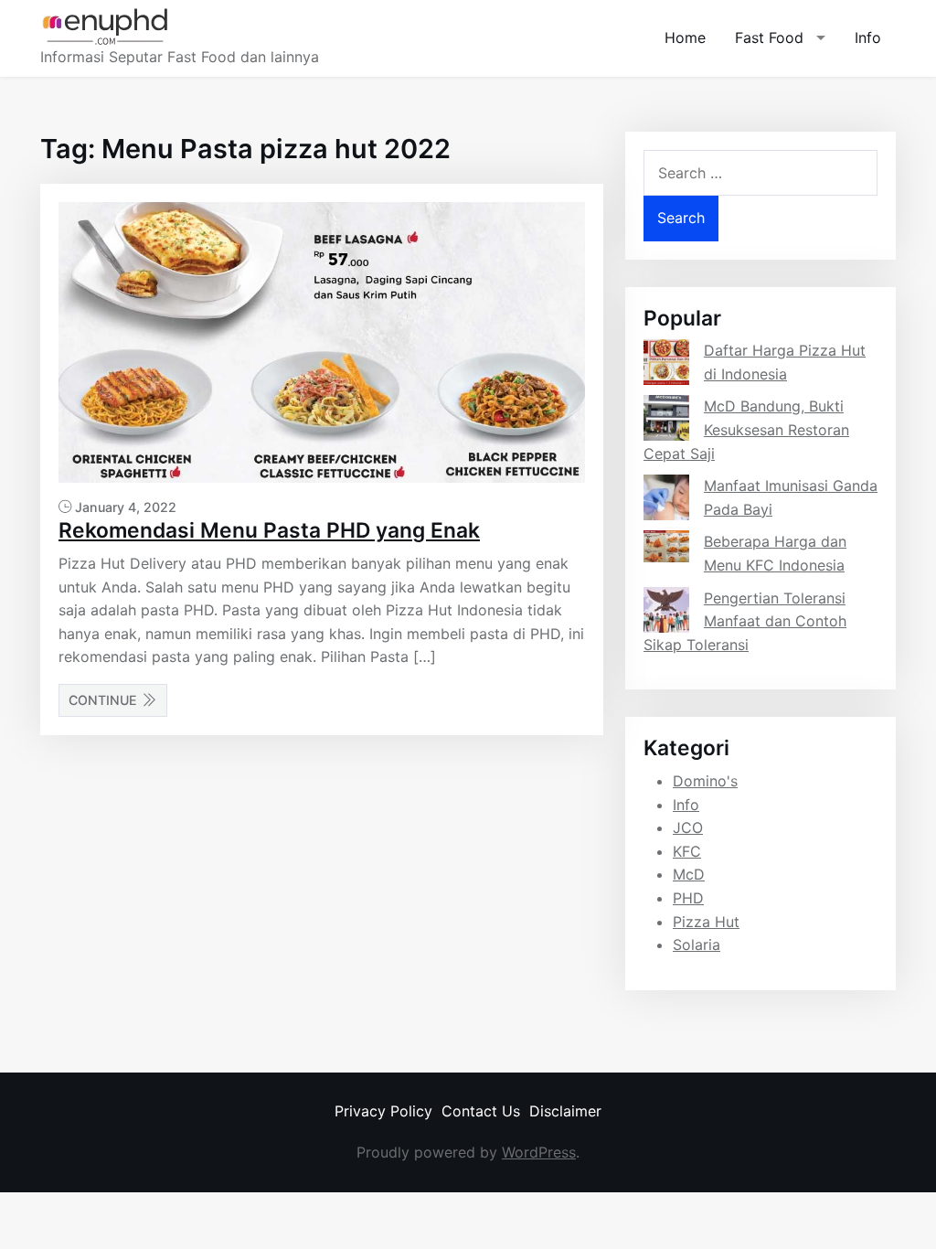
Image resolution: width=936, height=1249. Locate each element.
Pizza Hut (706, 922)
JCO (688, 827)
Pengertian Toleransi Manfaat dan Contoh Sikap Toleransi (745, 621)
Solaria (696, 944)
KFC (687, 851)
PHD (688, 898)
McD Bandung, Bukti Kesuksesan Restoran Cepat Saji (746, 429)
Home (685, 37)
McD (689, 874)
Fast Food (769, 37)
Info (868, 37)
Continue (103, 700)
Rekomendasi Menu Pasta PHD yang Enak (269, 530)
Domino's (705, 781)
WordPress (539, 1152)
